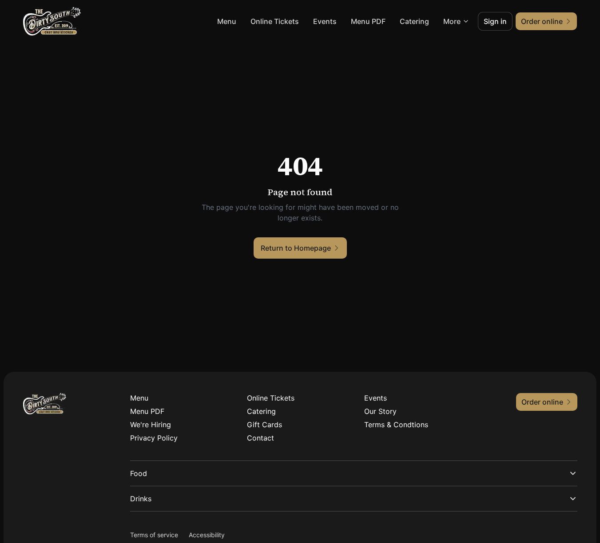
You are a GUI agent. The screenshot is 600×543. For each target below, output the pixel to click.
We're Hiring (150, 424)
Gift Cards (264, 424)
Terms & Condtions (396, 424)
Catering (414, 21)
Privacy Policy (154, 437)
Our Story (380, 411)
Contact (260, 437)
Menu (226, 21)
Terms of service (154, 535)
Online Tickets (274, 21)
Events (325, 21)
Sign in (495, 21)
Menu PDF (368, 21)
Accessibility (207, 535)
